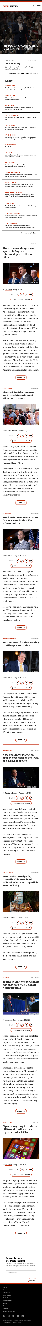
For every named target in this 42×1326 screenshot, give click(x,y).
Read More (21, 377)
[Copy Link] (22, 294)
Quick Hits (6, 1292)
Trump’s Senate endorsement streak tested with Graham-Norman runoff (21, 985)
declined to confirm (11, 472)
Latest (10, 81)
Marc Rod (8, 289)
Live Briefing (12, 63)
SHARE (12, 294)
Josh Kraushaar (10, 1020)
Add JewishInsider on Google (22, 300)
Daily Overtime (8, 1298)
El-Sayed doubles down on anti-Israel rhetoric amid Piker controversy (19, 395)
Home (5, 1287)
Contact (5, 1308)
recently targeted (25, 485)
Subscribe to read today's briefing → (23, 73)
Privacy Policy (6, 1323)
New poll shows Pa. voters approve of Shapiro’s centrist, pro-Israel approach (21, 758)
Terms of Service (17, 1323)
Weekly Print (7, 1300)
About (5, 1303)
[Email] (26, 294)
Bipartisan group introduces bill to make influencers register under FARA (20, 1129)
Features (6, 1290)
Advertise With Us (9, 1311)
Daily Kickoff (7, 1295)
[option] (21, 32)
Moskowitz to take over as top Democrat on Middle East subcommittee (21, 520)
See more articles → (29, 233)
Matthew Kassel (11, 431)
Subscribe (32, 1280)
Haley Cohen (10, 918)
